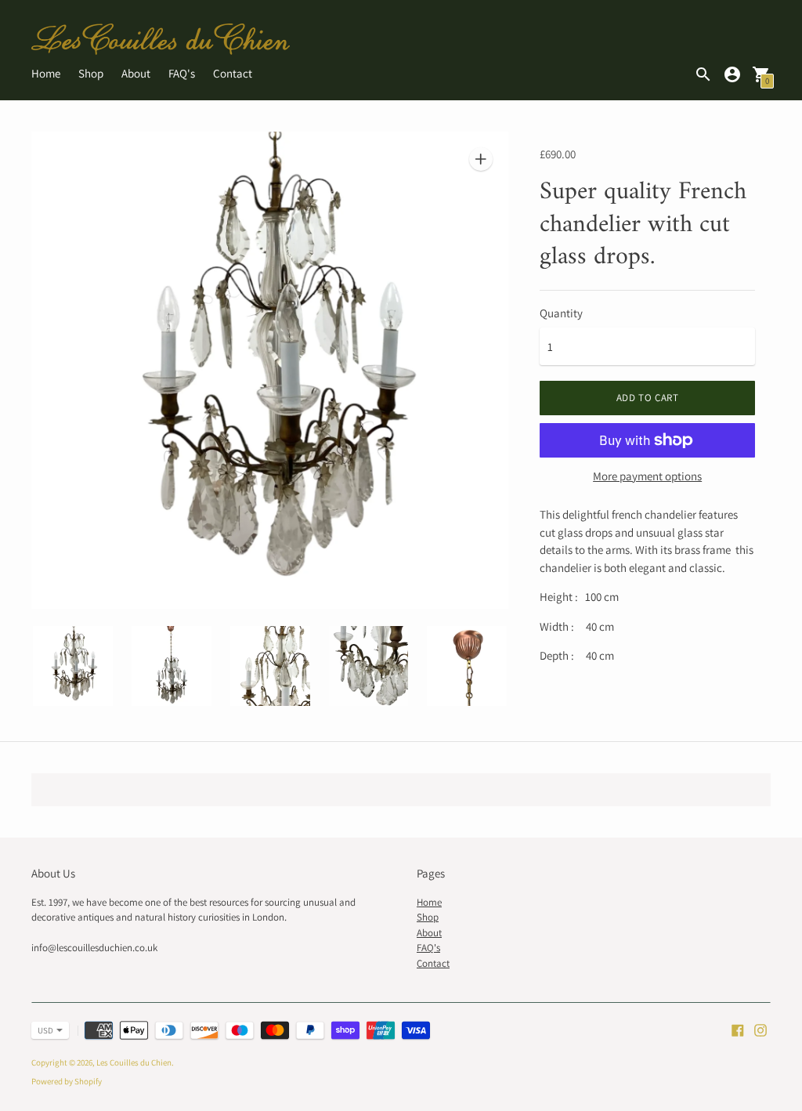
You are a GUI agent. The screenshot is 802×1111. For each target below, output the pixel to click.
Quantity (561, 313)
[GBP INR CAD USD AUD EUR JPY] (42, 1030)
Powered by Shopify (66, 1081)
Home (45, 73)
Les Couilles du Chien (134, 1062)
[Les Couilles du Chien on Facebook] (738, 1028)
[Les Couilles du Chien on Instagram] (760, 1028)
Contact (232, 73)
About (135, 73)
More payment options (647, 476)
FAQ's (181, 73)
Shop (90, 73)
